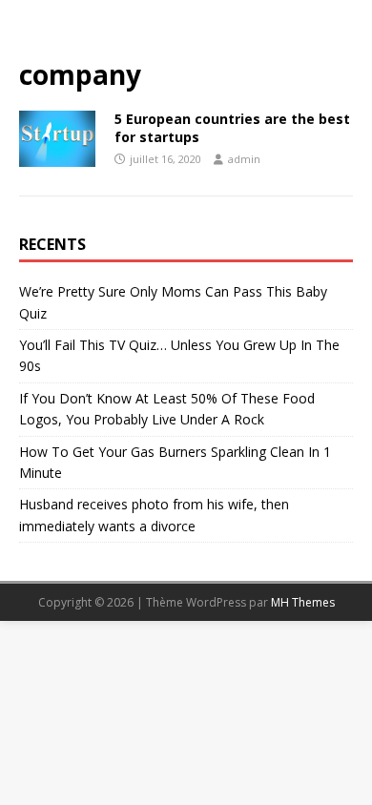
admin (244, 159)
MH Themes (303, 602)
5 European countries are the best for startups (232, 127)
